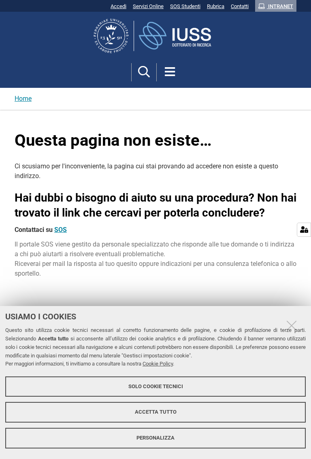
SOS (60, 230)
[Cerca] (144, 72)
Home (23, 98)
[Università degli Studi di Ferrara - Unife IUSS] (155, 35)
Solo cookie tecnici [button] (155, 386)
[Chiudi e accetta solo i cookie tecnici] (291, 325)
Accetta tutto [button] (156, 412)
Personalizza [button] (155, 438)
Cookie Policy (158, 364)
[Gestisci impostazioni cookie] (304, 230)
